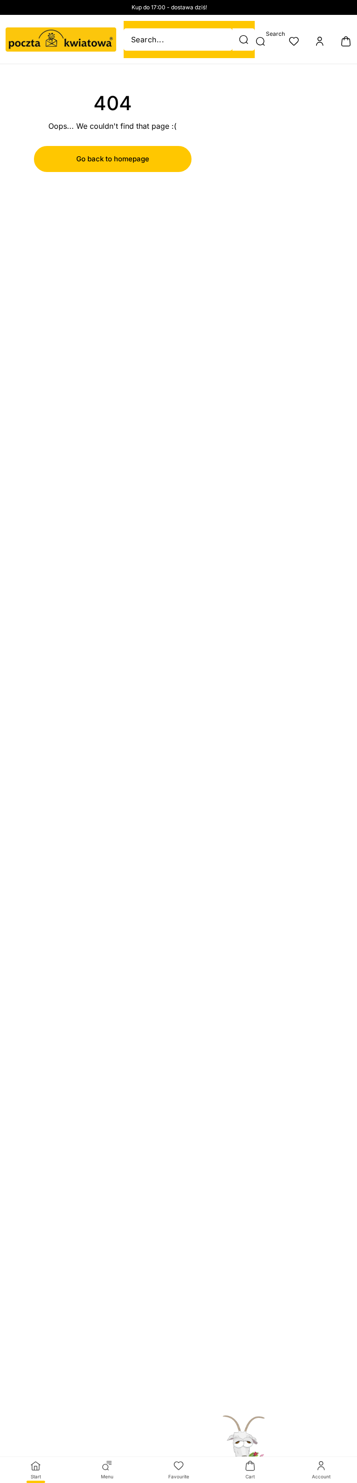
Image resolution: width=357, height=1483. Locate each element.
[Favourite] (294, 41)
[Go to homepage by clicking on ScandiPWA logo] (61, 39)
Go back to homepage (112, 158)
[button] (243, 39)
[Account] (320, 41)
